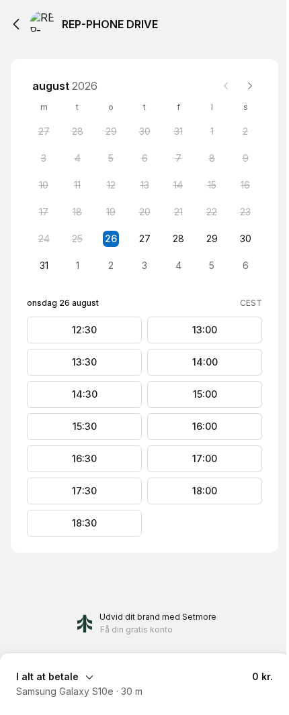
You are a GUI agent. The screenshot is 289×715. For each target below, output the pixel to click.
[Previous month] (226, 86)
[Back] (16, 24)
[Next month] (250, 86)
